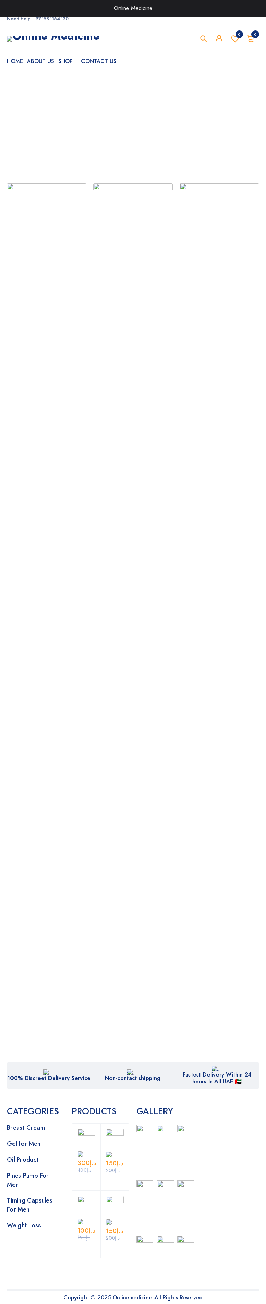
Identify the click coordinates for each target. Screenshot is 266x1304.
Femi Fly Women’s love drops (33, 739)
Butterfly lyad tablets (224, 735)
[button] (19, 502)
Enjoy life (86, 735)
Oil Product (22, 1159)
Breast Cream (26, 1127)
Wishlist (239, 34)
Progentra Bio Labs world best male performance (224, 603)
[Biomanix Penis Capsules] (132, 213)
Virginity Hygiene (158, 735)
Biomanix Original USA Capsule (33, 555)
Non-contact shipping (132, 1078)
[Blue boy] (219, 213)
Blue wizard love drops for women (158, 564)
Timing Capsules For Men (29, 1205)
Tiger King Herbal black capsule (96, 451)
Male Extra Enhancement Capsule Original (32, 464)
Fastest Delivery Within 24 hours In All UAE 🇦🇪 (217, 1078)
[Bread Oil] (46, 213)
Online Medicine (133, 8)
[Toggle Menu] (254, 8)
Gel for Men (24, 1143)
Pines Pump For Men (28, 1180)
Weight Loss (24, 1225)
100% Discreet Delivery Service (48, 1078)
